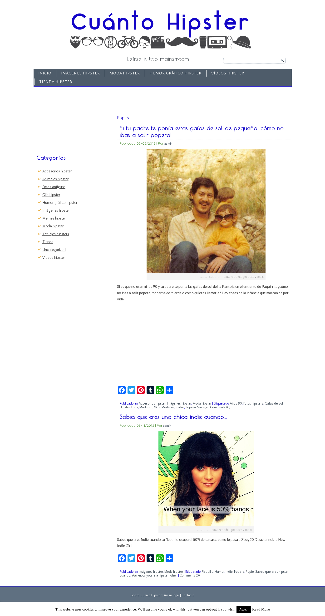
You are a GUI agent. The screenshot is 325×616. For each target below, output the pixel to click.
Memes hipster (54, 218)
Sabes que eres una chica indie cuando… (173, 416)
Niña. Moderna (164, 407)
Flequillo (207, 572)
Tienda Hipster (55, 82)
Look (134, 407)
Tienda (47, 242)
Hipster (125, 407)
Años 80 (236, 404)
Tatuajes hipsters (55, 234)
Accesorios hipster (57, 171)
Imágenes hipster (80, 73)
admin (168, 143)
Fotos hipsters (253, 404)
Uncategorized (54, 250)
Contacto (188, 595)
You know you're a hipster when (154, 575)
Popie (250, 572)
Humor (219, 572)
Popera (191, 407)
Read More (261, 609)
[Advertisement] (71, 118)
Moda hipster (125, 73)
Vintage (202, 407)
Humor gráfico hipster (176, 73)
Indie (229, 572)
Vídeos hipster (227, 73)
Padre (180, 407)
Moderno (146, 407)
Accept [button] (243, 609)
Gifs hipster (51, 195)
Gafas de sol (274, 404)
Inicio (44, 73)
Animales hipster (55, 179)
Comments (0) (220, 407)
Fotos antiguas (53, 187)
